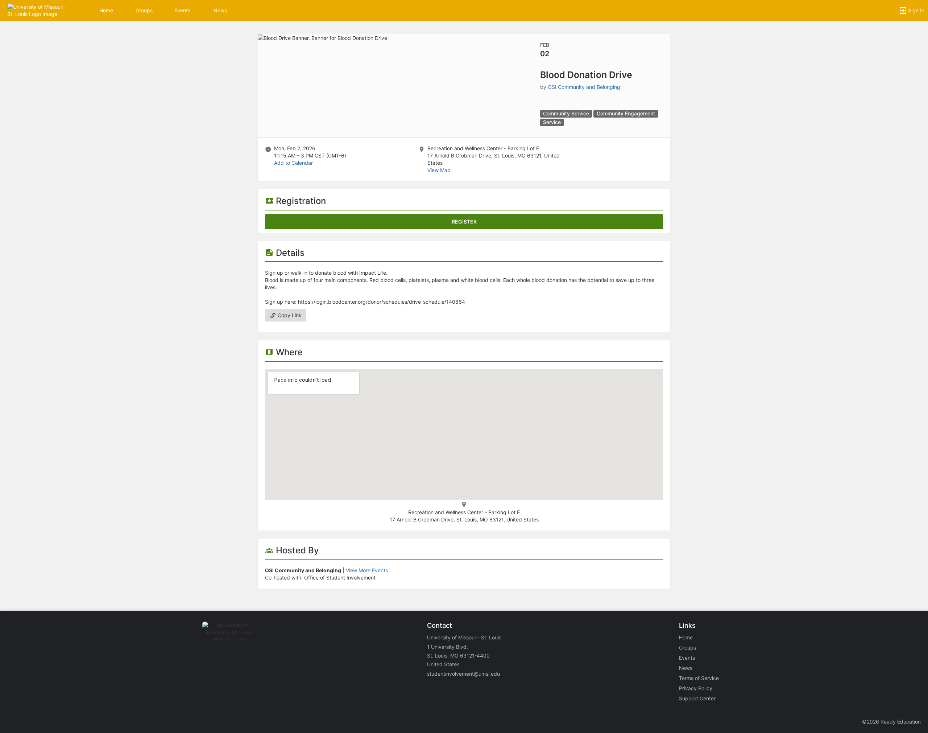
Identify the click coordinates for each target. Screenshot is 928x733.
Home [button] (106, 10)
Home (686, 637)
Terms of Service (699, 678)
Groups (144, 10)
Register (464, 221)
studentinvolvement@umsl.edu (463, 674)
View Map (439, 170)
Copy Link (289, 315)
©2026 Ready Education (891, 721)
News (220, 10)
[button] (37, 10)
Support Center (697, 698)
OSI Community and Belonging (584, 87)
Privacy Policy (695, 688)
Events (182, 10)
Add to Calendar (293, 163)
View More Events (367, 570)
